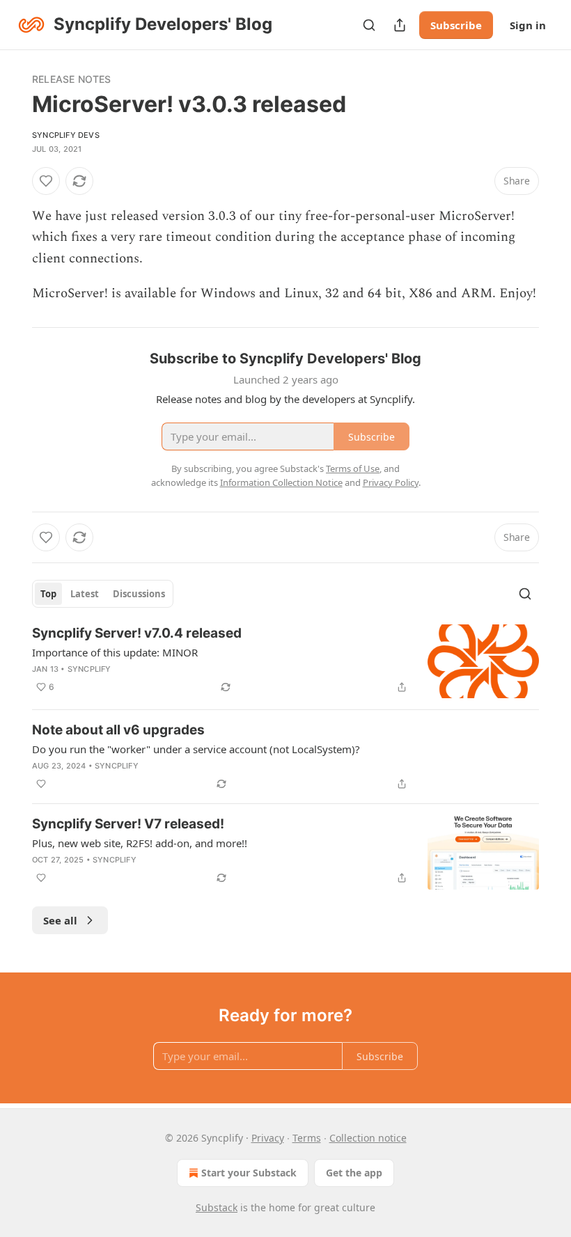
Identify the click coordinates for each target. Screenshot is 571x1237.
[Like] (46, 181)
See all (60, 920)
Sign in (528, 25)
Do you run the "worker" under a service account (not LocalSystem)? (196, 749)
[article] (285, 661)
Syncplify (89, 669)
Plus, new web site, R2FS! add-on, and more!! (139, 843)
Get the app (354, 1172)
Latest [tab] (84, 594)
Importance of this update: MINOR (115, 652)
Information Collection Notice (281, 482)
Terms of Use (353, 468)
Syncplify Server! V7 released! (128, 824)
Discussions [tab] (139, 594)
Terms (306, 1137)
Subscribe (456, 25)
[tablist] (102, 594)
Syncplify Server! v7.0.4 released (137, 633)
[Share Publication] (400, 25)
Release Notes (71, 79)
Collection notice (368, 1137)
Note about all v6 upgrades (118, 730)
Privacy (267, 1137)
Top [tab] (48, 594)
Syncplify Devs (66, 135)
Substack (216, 1207)
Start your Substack (249, 1172)
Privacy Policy (391, 482)
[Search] (369, 25)
